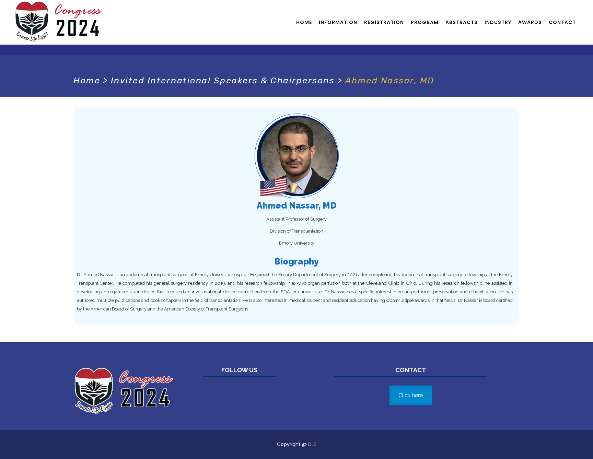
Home (86, 80)
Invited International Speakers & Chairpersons (223, 80)
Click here (410, 395)
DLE (312, 444)
